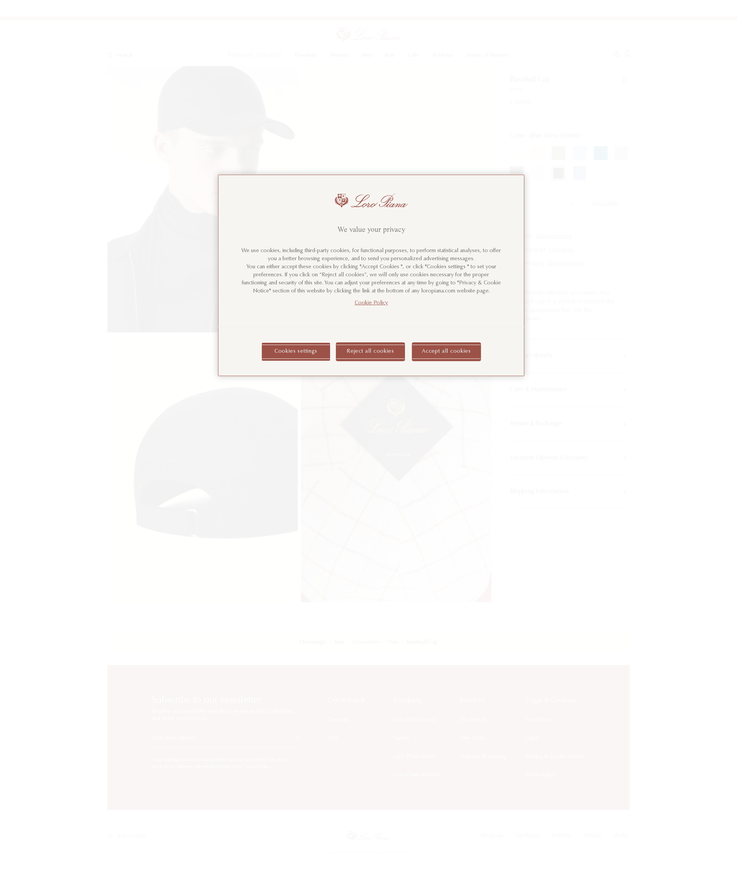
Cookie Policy (371, 303)
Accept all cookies (446, 351)
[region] (371, 275)
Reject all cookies (370, 351)
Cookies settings (295, 351)
